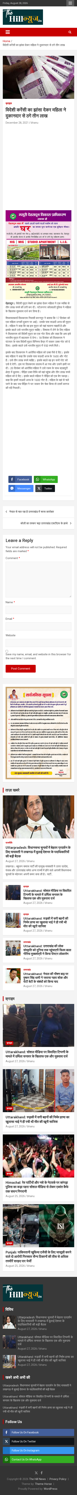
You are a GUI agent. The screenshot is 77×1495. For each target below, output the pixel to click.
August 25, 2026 (15, 1196)
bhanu (34, 122)
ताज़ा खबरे (12, 790)
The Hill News (37, 1479)
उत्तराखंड (27, 942)
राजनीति (9, 842)
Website (11, 635)
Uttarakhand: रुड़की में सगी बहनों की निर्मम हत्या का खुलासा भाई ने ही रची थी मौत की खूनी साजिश (45, 922)
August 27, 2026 (15, 861)
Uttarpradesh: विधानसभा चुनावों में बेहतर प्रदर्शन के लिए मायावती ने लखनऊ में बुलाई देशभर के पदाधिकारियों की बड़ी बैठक (38, 852)
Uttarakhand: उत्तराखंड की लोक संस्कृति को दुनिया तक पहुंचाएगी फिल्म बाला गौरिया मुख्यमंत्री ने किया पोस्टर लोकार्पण (47, 950)
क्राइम (9, 103)
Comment (13, 558)
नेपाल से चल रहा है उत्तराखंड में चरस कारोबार (31, 511)
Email (10, 619)
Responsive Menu (70, 3)
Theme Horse (43, 1484)
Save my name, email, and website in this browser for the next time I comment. (38, 656)
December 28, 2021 (17, 122)
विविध (9, 1309)
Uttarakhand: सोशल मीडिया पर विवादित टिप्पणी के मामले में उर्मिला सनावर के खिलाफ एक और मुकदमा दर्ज (47, 894)
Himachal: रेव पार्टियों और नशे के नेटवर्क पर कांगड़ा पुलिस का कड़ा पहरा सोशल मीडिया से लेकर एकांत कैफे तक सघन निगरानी (37, 1187)
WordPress (50, 1488)
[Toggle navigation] (8, 32)
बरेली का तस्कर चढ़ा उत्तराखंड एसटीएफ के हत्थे (44, 523)
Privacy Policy (58, 1479)
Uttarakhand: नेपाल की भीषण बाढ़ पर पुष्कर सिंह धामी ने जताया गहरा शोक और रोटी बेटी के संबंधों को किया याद (45, 977)
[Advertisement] (38, 166)
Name (10, 602)
